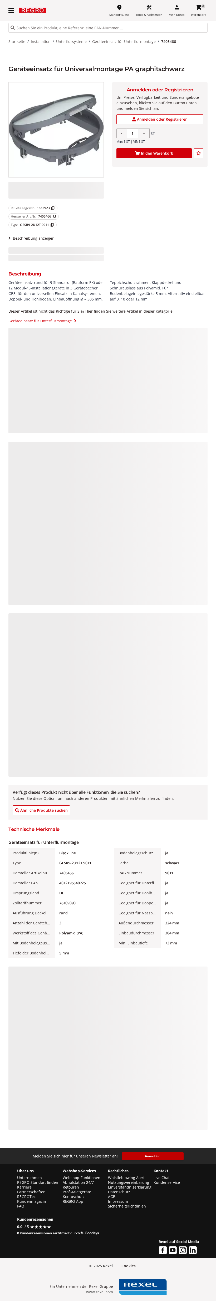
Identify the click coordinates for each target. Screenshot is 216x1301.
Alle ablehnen (180, 1263)
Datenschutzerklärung (105, 1291)
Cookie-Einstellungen (180, 1285)
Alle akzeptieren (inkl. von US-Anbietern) (180, 1240)
